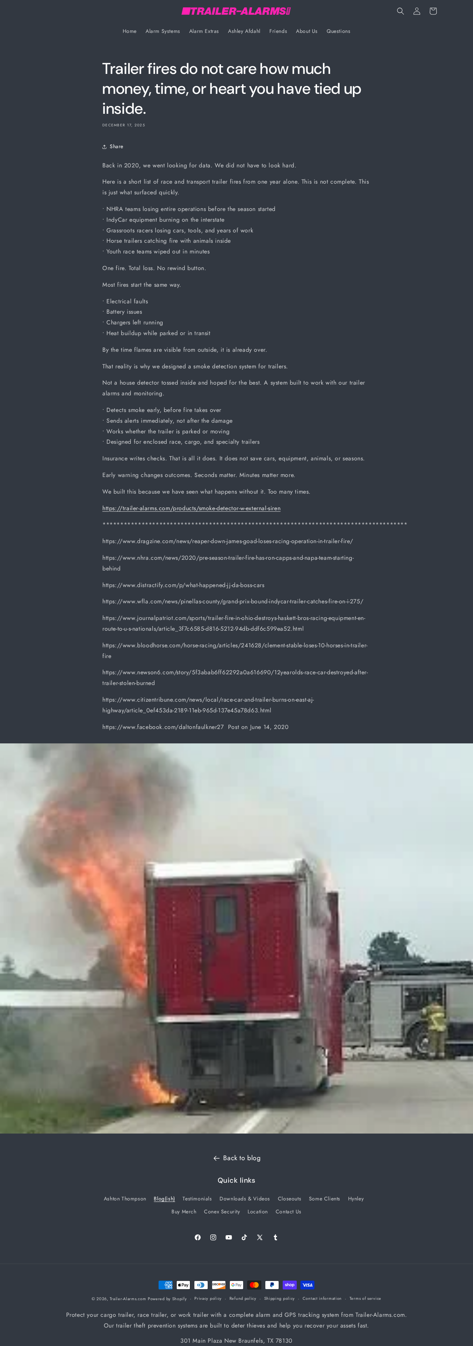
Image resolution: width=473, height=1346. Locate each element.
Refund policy (242, 1298)
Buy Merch (183, 1211)
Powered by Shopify (167, 1299)
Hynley (356, 1198)
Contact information (322, 1298)
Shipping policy (279, 1298)
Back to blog (242, 1158)
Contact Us (289, 1211)
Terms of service (365, 1298)
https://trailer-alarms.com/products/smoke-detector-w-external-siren (191, 508)
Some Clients (324, 1198)
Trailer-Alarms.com (128, 1299)
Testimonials (197, 1198)
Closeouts (289, 1198)
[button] (400, 11)
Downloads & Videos (245, 1198)
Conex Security (222, 1211)
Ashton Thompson (125, 1198)
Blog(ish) (164, 1198)
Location (258, 1211)
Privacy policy (208, 1298)
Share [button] (116, 146)
